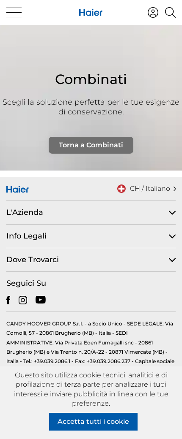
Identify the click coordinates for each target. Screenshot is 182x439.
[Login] (153, 12)
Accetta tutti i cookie (93, 421)
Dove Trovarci (32, 259)
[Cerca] (170, 12)
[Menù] (14, 12)
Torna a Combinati (91, 145)
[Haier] (90, 12)
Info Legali (26, 236)
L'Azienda (24, 212)
